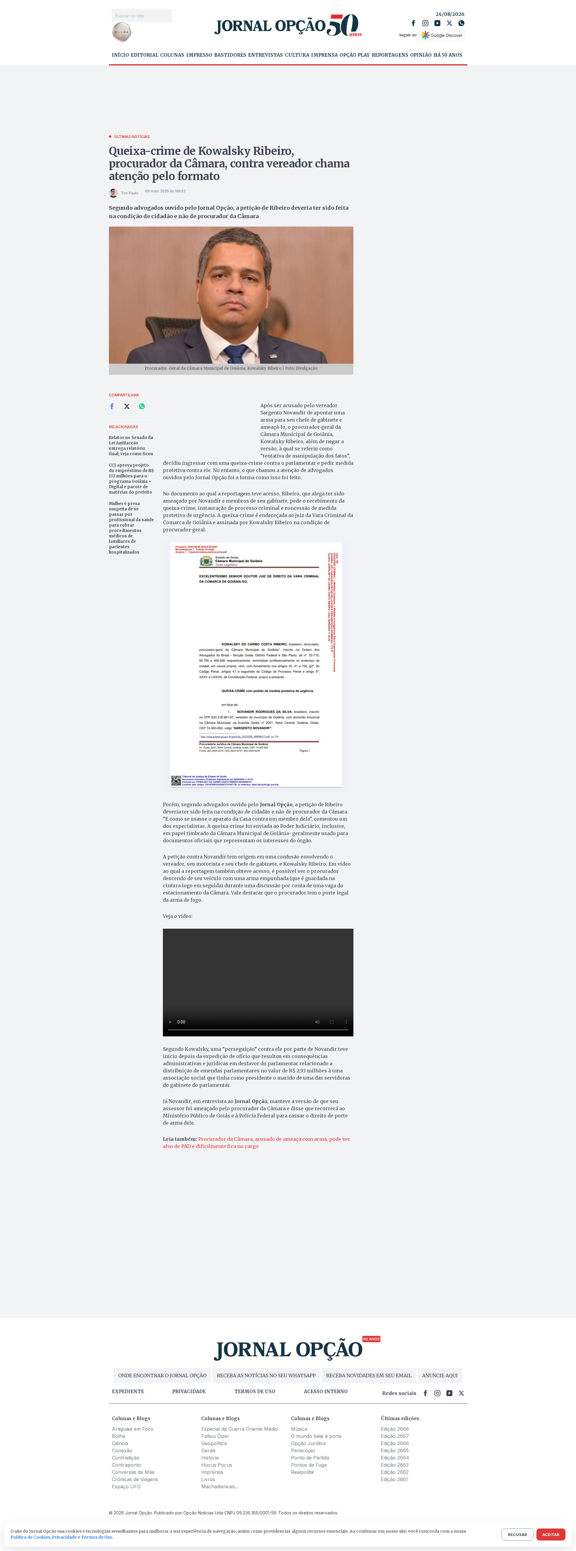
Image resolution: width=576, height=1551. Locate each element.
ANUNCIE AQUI (440, 1375)
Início (120, 55)
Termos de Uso (96, 1537)
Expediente (128, 1391)
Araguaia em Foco (133, 1429)
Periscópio (303, 1450)
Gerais (208, 1450)
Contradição (126, 1458)
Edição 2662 (395, 1472)
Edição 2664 (395, 1458)
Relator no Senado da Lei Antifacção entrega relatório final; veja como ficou (131, 445)
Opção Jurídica (308, 1443)
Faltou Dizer (215, 1436)
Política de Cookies (30, 1537)
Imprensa (324, 55)
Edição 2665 (395, 1450)
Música (299, 1429)
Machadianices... (219, 1486)
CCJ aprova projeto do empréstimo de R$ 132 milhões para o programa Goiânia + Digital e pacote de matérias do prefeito (131, 479)
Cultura (297, 55)
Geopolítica (214, 1443)
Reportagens (390, 55)
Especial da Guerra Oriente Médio (239, 1429)
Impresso (199, 55)
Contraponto (126, 1465)
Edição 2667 (395, 1436)
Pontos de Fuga (309, 1465)
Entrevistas (265, 55)
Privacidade (189, 1391)
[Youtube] (437, 23)
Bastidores (230, 55)
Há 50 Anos (448, 55)
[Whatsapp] (461, 23)
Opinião (421, 55)
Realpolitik (302, 1472)
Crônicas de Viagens (135, 1479)
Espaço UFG (126, 1486)
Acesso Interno (326, 1391)
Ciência (120, 1443)
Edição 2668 (395, 1429)
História (210, 1458)
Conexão (122, 1450)
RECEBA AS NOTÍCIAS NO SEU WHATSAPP (266, 1375)
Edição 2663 (395, 1465)
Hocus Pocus (216, 1465)
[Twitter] (449, 23)
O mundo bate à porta (316, 1436)
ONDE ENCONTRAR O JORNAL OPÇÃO (162, 1375)
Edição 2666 (395, 1443)
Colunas (172, 55)
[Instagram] (425, 23)
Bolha (118, 1436)
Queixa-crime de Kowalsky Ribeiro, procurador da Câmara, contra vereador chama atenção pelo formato (229, 163)
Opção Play (355, 55)
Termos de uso (254, 1391)
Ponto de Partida (310, 1458)
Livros (208, 1479)
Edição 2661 (394, 1479)
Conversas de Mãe (133, 1472)
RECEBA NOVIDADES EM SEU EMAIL (369, 1375)
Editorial (144, 55)
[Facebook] (413, 23)
